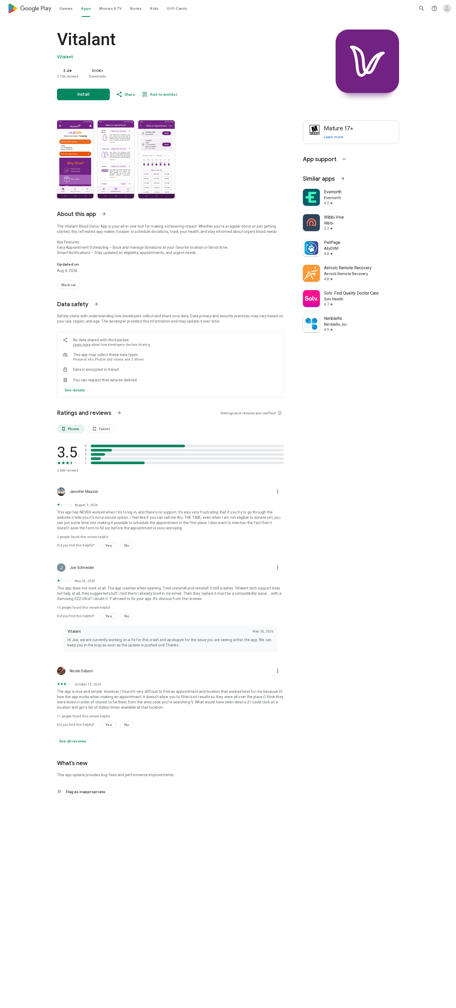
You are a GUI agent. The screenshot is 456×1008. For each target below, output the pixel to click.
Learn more (82, 345)
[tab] (66, 8)
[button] (75, 159)
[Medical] (68, 285)
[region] (162, 73)
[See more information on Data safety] (96, 304)
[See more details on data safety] (75, 390)
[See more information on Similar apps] (342, 178)
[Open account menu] (447, 8)
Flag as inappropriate (81, 791)
